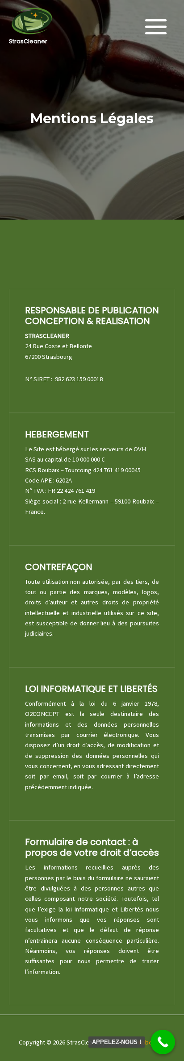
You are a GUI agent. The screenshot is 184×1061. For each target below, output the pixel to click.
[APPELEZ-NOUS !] (163, 1042)
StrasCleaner (28, 41)
